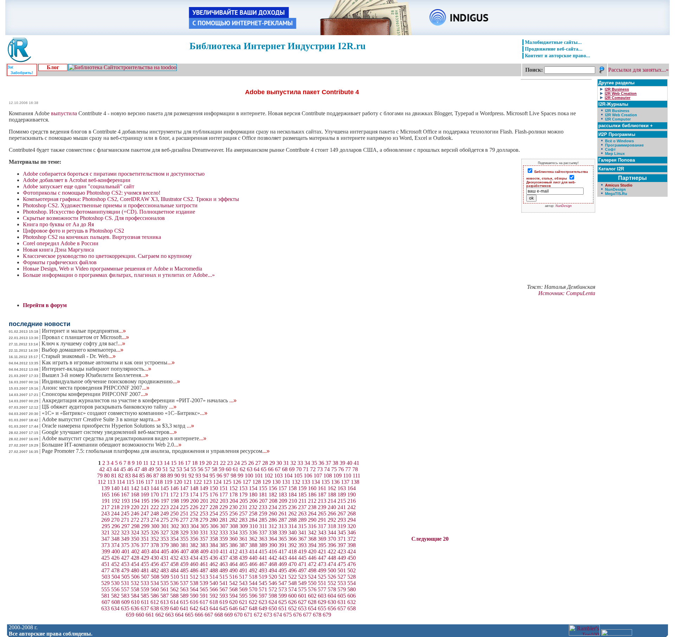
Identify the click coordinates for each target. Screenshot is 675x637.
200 (194, 501)
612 (154, 602)
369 (322, 539)
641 (184, 608)
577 (322, 589)
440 (253, 558)
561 (164, 589)
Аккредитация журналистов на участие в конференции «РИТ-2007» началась (139, 400)
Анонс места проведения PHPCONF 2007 (95, 388)
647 (243, 608)
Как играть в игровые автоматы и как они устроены (108, 362)
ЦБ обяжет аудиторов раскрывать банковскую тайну (109, 407)
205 (243, 501)
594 (233, 596)
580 (351, 589)
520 (273, 577)
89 (170, 476)
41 (356, 463)
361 (243, 539)
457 (164, 564)
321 (105, 532)
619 (223, 602)
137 (345, 482)
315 (302, 526)
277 (184, 520)
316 (312, 526)
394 (312, 545)
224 (174, 507)
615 (184, 602)
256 (233, 513)
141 (125, 488)
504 (115, 577)
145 (164, 488)
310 (253, 526)
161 (322, 488)
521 (282, 577)
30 (279, 463)
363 (263, 539)
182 (273, 495)
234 (273, 507)
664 (179, 615)
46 (130, 469)
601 (302, 596)
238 (312, 507)
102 (268, 476)
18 (195, 463)
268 (351, 513)
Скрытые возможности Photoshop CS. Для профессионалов (94, 218)
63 (249, 469)
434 (194, 558)
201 (204, 501)
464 (233, 564)
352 (154, 539)
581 (105, 596)
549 (302, 583)
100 (249, 476)
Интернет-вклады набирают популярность (96, 369)
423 (342, 551)
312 (273, 526)
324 (135, 532)
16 (181, 463)
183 (282, 495)
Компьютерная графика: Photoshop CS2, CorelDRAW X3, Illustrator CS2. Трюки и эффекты (131, 199)
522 (292, 577)
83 (128, 476)
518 (253, 577)
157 (282, 488)
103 (278, 476)
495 (282, 570)
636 (135, 608)
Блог (53, 67)
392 (292, 545)
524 (312, 577)
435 (204, 558)
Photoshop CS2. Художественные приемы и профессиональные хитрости (110, 205)
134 (315, 482)
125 (227, 482)
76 (341, 469)
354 (174, 539)
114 (121, 482)
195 (145, 501)
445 (302, 558)
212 (312, 501)
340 (292, 532)
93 (198, 476)
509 (165, 577)
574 (292, 589)
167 (125, 495)
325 (145, 532)
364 (273, 539)
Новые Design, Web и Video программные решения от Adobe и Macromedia (112, 269)
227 (204, 507)
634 (115, 608)
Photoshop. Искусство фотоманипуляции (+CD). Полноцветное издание (109, 212)
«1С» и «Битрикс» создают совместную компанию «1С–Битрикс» (124, 413)
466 (253, 564)
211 (302, 501)
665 (189, 615)
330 (194, 532)
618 (214, 602)
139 (105, 488)
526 (332, 577)
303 (184, 526)
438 (233, 558)
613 (164, 602)
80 (107, 476)
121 (188, 482)
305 (204, 526)
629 (322, 602)
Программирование (624, 145)
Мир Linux (615, 153)
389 (263, 545)
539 (204, 583)
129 (266, 482)
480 (135, 570)
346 (351, 532)
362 (253, 539)
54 (186, 469)
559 (145, 589)
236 (292, 507)
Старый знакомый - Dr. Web (78, 356)
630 (332, 602)
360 (233, 539)
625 (282, 602)
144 (154, 488)
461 (204, 564)
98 (233, 476)
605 (342, 596)
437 (223, 558)
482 (154, 570)
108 (327, 476)
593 (223, 596)
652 (292, 608)
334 (233, 532)
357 (204, 539)
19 (202, 463)
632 (351, 602)
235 (282, 507)
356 (194, 539)
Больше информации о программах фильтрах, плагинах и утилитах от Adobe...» (119, 275)
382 (194, 545)
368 (312, 539)
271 (125, 520)
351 (145, 539)
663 (169, 615)
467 (263, 564)
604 (332, 596)
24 (237, 463)
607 (106, 602)
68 (285, 469)
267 (342, 513)
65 (263, 469)
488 (214, 570)
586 (154, 596)
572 (273, 589)
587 (164, 596)
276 (174, 520)
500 (332, 570)
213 (322, 501)
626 (292, 602)
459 (184, 564)
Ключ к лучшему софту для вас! (83, 343)
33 (300, 463)
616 (194, 602)
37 (328, 463)
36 (321, 463)
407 (184, 551)
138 (355, 482)
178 (233, 495)
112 (102, 482)
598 (273, 596)
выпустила (64, 113)
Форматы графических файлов (60, 262)
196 (155, 501)
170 (154, 495)
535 (164, 583)
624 (273, 602)
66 (271, 469)
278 (194, 520)
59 (221, 469)
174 (194, 495)
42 (102, 469)
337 (263, 532)
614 (174, 602)
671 (248, 615)
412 (233, 551)
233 (263, 507)
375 (125, 545)
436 (214, 558)
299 (145, 526)
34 (307, 463)
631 (342, 602)
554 (351, 583)
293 (342, 520)
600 (292, 596)
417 (282, 551)
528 (351, 577)
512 (194, 577)
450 (351, 558)
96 (219, 476)
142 (135, 488)
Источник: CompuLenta (566, 293)
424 (351, 551)
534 (154, 583)
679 (327, 615)
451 (105, 564)
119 (168, 482)
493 (263, 570)
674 (278, 615)
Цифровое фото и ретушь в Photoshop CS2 (73, 231)
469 (282, 564)
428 (135, 558)
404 (155, 551)
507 (145, 577)
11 (145, 463)
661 (150, 615)
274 (154, 520)
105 (298, 476)
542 (233, 583)
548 (292, 583)
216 (351, 501)
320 (351, 526)
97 (226, 476)
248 (154, 513)
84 (135, 476)
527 (342, 577)
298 (135, 526)
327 (164, 532)
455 (145, 564)
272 (135, 520)
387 (243, 545)
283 (243, 520)
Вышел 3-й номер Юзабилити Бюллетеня (95, 375)
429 (145, 558)
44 (116, 469)
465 (243, 564)
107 (318, 476)
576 (312, 589)
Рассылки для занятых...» (638, 70)
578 (332, 589)
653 (302, 608)
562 (174, 589)
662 (159, 615)
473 (322, 564)
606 (351, 596)
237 (302, 507)
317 (322, 526)
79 (100, 476)
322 (115, 532)
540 (214, 583)
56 (200, 469)
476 (351, 564)
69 (292, 469)
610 (135, 602)
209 (283, 501)
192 (115, 501)
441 (263, 558)
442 (273, 558)
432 (174, 558)
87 (156, 476)
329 (184, 532)
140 (115, 488)
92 (191, 476)
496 (292, 570)
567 (223, 589)
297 (125, 526)
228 (214, 507)
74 (327, 469)
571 (263, 589)
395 (322, 545)
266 (332, 513)
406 (175, 551)
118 (159, 482)
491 (243, 570)
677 (307, 615)
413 (243, 551)
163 (342, 488)
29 (272, 463)
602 (312, 596)
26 (251, 463)
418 (292, 551)
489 (223, 570)
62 (242, 469)
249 (164, 513)
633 (105, 608)
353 (164, 539)
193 (125, 501)
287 (282, 520)
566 (214, 589)
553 (342, 583)
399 (106, 551)
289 (302, 520)
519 (263, 577)
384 (214, 545)
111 (356, 476)
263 (302, 513)
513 (204, 577)
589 (184, 596)
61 (235, 469)
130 (276, 482)
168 (135, 495)
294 (351, 520)
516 (233, 577)
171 (164, 495)
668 (218, 615)
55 (193, 469)
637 (145, 608)
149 (204, 488)
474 (332, 564)
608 (115, 602)
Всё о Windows (619, 141)
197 (165, 501)
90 (177, 476)
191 (106, 501)
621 (243, 602)
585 (145, 596)
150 (214, 488)
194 (135, 501)
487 (204, 570)
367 (302, 539)
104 (288, 476)
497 (302, 570)
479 (125, 570)
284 (253, 520)
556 (115, 589)
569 (243, 589)
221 (145, 507)
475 (342, 564)
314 (292, 526)
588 (174, 596)
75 (334, 469)
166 (115, 495)
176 (214, 495)
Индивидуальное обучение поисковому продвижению (111, 381)
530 (115, 583)
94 (205, 476)
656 (332, 608)
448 (332, 558)
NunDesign (563, 206)
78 (355, 469)
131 (286, 482)
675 (287, 615)
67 (278, 469)
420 (312, 551)
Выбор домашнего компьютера (82, 350)
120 (178, 482)
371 (342, 539)
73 (320, 469)
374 (115, 545)
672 (258, 615)
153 (243, 488)
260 (273, 513)
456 (154, 564)
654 (312, 608)
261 (282, 513)
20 (209, 463)
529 (105, 583)
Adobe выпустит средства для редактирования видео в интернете (124, 438)
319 (342, 526)
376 (135, 545)
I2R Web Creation (621, 115)
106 (308, 476)
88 (163, 476)
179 (243, 495)
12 (152, 463)
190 (351, 495)
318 (332, 526)
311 (263, 526)
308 (234, 526)
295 (106, 526)
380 (174, 545)
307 (224, 526)
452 (115, 564)
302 (175, 526)
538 (194, 583)
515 (223, 577)
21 (216, 463)
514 (214, 577)
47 (137, 469)
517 (243, 577)
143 (145, 488)
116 (140, 482)
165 (105, 495)
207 (263, 501)
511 (184, 577)
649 (263, 608)
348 (115, 539)
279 (204, 520)
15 (173, 463)
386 (233, 545)
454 (135, 564)
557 (125, 589)
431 (164, 558)
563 (184, 589)
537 (184, 583)
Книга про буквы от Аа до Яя (58, 224)
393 (302, 545)
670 (238, 615)
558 (135, 589)
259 (263, 513)
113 (111, 482)
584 (135, 596)
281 (223, 520)
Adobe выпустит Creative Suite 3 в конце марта (101, 419)
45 (123, 469)
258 (253, 513)
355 (184, 539)
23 (230, 463)
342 (312, 532)
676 (297, 615)
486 (194, 570)
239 (322, 507)
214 (332, 501)
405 (165, 551)
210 (293, 501)
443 (282, 558)
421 (322, 551)
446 (312, 558)
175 (204, 495)
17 (188, 463)
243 (105, 513)
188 (332, 495)
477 (105, 570)
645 (223, 608)
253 (204, 513)
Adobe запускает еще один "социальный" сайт (78, 186)
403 (145, 551)
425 (105, 558)
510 (175, 577)
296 (115, 526)
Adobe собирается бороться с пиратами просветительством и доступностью (114, 174)
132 (296, 482)
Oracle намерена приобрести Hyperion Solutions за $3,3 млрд (118, 426)
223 (164, 507)
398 (351, 545)
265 (322, 513)
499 (322, 570)
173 (184, 495)
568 (233, 589)
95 (212, 476)
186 (312, 495)
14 (166, 463)
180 (253, 495)
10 (139, 463)
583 (125, 596)
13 (159, 463)
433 (184, 558)
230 (233, 507)
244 (115, 513)
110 (347, 476)
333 (223, 532)
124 (217, 482)
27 (258, 463)
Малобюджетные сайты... (553, 42)
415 (263, 551)
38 (335, 463)
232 (253, 507)
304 (194, 526)
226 (194, 507)
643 (204, 608)
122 (197, 482)
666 (199, 615)
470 (292, 564)
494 (273, 570)
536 (174, 583)
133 (306, 482)
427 (125, 558)
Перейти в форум (45, 305)
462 (214, 564)
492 (253, 570)
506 (135, 577)
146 (174, 488)
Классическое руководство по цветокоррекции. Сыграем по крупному (107, 256)
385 (223, 545)
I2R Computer (618, 119)
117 (149, 482)
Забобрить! (22, 73)
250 (174, 513)
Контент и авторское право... (557, 55)
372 (351, 539)
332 (214, 532)
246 (135, 513)
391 (282, 545)
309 (243, 526)
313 (282, 526)
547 (282, 583)
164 (351, 488)
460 (194, 564)
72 (313, 469)
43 (109, 469)
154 (253, 488)
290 (312, 520)
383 (204, 545)
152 (233, 488)
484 (174, 570)
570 (253, 589)
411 (224, 551)
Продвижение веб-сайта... (554, 49)
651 (282, 608)
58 (214, 469)
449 (342, 558)
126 (237, 482)
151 (223, 488)
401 (125, 551)
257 (243, 513)
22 (223, 463)
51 (165, 469)
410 (214, 551)
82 (121, 476)
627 (302, 602)
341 (302, 532)
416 (273, 551)
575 (302, 589)
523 (302, 577)
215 (342, 501)
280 (214, 520)
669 (228, 615)
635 (125, 608)
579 (342, 589)
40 (349, 463)
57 (207, 469)
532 (135, 583)
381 (184, 545)
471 (302, 564)
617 (204, 602)
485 (184, 570)
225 (184, 507)
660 (140, 615)
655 (322, 608)
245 (125, 513)
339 (282, 532)
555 (105, 589)
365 (282, 539)
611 (145, 602)
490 (233, 570)
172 (174, 495)
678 (317, 615)
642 (194, 608)
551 (322, 583)
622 (253, 602)
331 (204, 532)
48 (144, 469)
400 (115, 551)
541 (223, 583)
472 (312, 564)
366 (292, 539)
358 (214, 539)
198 (175, 501)
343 (322, 532)
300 (155, 526)
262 (292, 513)
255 (223, 513)
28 (265, 463)
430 (154, 558)
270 (115, 520)
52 (172, 469)
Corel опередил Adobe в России (60, 243)
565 (204, 589)
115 (130, 482)
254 (214, 513)
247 (145, 513)
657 (342, 608)
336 (253, 532)
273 (145, 520)
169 (145, 495)
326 (154, 532)
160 (312, 488)
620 (233, 602)
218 (115, 507)
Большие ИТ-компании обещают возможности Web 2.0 (111, 445)
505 (125, 577)
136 (335, 482)
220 (135, 507)
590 (194, 596)
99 (240, 476)
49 (151, 469)
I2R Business (617, 111)
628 (312, 602)
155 (263, 488)
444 (292, 558)
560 (154, 589)
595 (243, 596)
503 (106, 577)
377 (145, 545)
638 (154, 608)
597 (263, 596)
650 (273, 608)
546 (273, 583)
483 (164, 570)
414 (253, 551)
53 (179, 469)
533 (145, 583)
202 (214, 501)
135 (325, 482)
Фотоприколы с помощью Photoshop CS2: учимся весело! (91, 193)
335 (243, 532)
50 (158, 469)
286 (273, 520)
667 (209, 615)
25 (244, 463)
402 (135, 551)
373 (105, 545)
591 (204, 596)
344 (332, 532)
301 (165, 526)
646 (233, 608)
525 (322, 577)
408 (194, 551)
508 (155, 577)
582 (115, 596)
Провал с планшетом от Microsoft (85, 337)
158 (292, 488)
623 (263, 602)
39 (342, 463)
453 (125, 564)
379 (164, 545)
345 (342, 532)
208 (273, 501)
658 (351, 608)
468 (273, 564)
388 (253, 545)
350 (135, 539)
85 (142, 476)
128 (256, 482)
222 (154, 507)
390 (273, 545)
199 (184, 501)
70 (299, 469)
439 (243, 558)
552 (332, 583)
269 (105, 520)
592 (214, 596)
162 (332, 488)
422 (332, 551)
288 (292, 520)
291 (322, 520)
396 (332, 545)
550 (312, 583)
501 (342, 570)
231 (243, 507)
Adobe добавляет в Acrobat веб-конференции (76, 180)
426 (115, 558)
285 (263, 520)
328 (174, 532)
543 (243, 583)
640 (174, 608)
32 (293, 463)
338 (273, 532)
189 (342, 495)
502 (351, 570)
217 (105, 507)
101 (259, 476)
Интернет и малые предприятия (84, 331)
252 (194, 513)
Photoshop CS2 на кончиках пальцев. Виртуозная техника (92, 237)
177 (223, 495)
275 (164, 520)
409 (204, 551)
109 (337, 476)
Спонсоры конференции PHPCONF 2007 (95, 394)
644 (214, 608)
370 (332, 539)
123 (207, 482)
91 (184, 476)
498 (312, 570)
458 (174, 564)
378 (154, 545)
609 (125, 602)
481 (145, 570)
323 (125, 532)
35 (314, 463)
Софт (610, 149)
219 (125, 507)
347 (105, 539)
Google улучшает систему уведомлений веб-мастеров (109, 432)
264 (312, 513)
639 (164, 608)
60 (228, 469)
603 (322, 596)
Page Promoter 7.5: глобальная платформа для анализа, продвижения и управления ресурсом (156, 451)
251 (184, 513)
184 (292, 495)
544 (253, 583)
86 (149, 476)
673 (268, 615)
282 (233, 520)
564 (194, 589)
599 (282, 596)
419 (302, 551)
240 (332, 507)
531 (125, 583)
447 (322, 558)
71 (306, 469)
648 (253, 608)
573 (282, 589)
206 (253, 501)
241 (342, 507)
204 (234, 501)
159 (302, 488)
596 (253, 596)
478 (115, 570)
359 (223, 539)
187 (322, 495)
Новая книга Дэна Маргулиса (58, 250)
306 (214, 526)
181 (263, 495)
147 (184, 488)
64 (256, 469)
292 (332, 520)
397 (342, 545)
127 (247, 482)
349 (125, 539)
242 (351, 507)
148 (194, 488)
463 (223, 564)
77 (348, 469)
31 (286, 463)
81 (114, 476)
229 (223, 507)
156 (273, 488)
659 (130, 615)
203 (224, 501)
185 (302, 495)
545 (263, 583)
